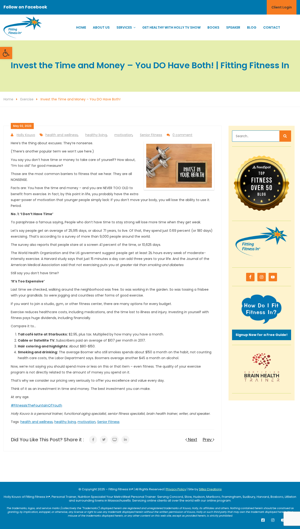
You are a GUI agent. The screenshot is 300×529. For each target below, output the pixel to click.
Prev (208, 439)
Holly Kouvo (26, 135)
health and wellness (61, 135)
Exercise (27, 99)
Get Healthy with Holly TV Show (171, 27)
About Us (101, 27)
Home (81, 27)
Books (213, 27)
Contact (271, 27)
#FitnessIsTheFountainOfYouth (36, 405)
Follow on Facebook (25, 7)
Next (192, 439)
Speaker (233, 27)
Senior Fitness (151, 135)
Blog (251, 27)
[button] (6, 53)
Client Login (281, 7)
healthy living (96, 135)
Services (124, 27)
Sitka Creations (210, 489)
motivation (123, 135)
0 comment (182, 135)
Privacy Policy (176, 489)
